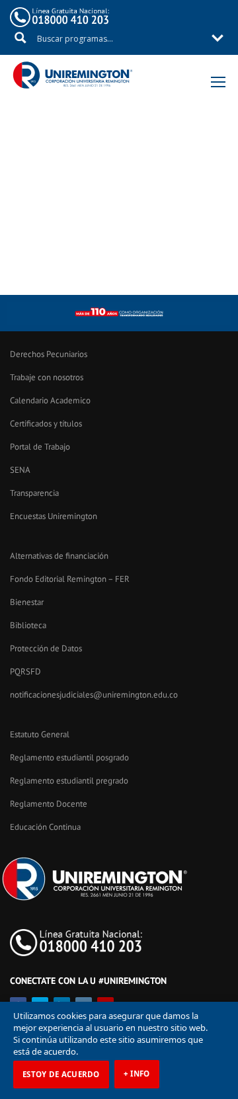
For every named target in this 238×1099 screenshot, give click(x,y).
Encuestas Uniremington (53, 516)
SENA (20, 469)
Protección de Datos (46, 648)
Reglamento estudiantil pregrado (69, 780)
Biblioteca (28, 625)
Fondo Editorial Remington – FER (70, 579)
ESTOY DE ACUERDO (61, 1074)
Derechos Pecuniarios (48, 354)
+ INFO (137, 1074)
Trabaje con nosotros (46, 377)
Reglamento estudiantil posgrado (69, 757)
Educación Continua (45, 827)
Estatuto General (39, 734)
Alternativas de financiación (59, 555)
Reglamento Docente (48, 803)
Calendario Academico (50, 400)
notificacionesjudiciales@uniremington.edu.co (94, 694)
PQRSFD (25, 671)
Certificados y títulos (46, 423)
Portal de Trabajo (40, 446)
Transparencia (34, 493)
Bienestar (27, 602)
